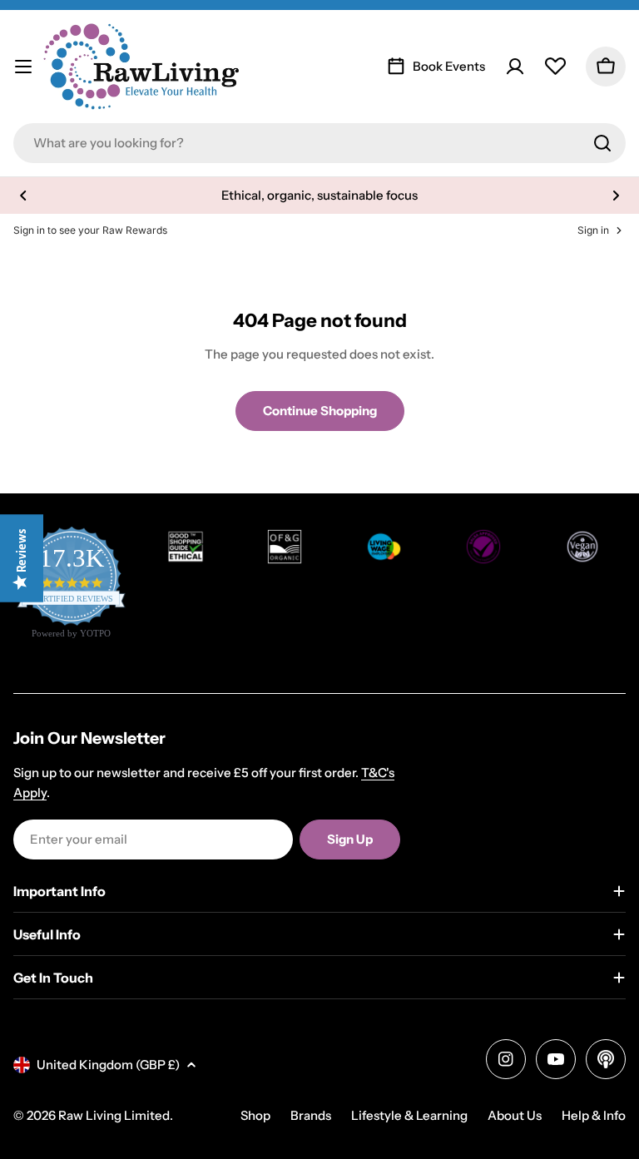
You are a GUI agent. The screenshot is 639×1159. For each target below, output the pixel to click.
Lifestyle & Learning (409, 1115)
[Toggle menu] (23, 67)
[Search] (602, 143)
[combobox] (319, 143)
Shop (255, 1115)
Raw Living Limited (114, 1115)
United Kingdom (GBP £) (108, 1064)
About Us (515, 1115)
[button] (23, 196)
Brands (310, 1115)
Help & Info (594, 1115)
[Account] (515, 67)
